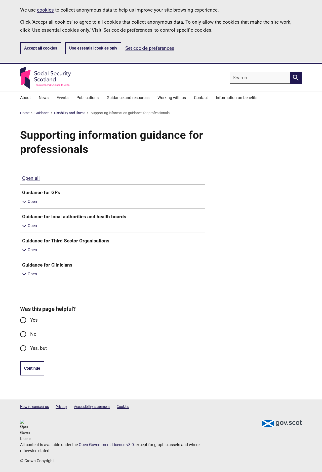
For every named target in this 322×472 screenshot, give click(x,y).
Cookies (123, 407)
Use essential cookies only (93, 48)
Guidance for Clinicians (47, 265)
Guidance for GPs (41, 192)
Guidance (41, 113)
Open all (31, 178)
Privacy (61, 407)
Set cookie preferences (149, 48)
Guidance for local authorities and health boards (74, 217)
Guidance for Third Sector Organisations (65, 241)
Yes (34, 320)
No (33, 334)
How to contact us (34, 407)
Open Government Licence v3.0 (106, 444)
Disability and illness (69, 113)
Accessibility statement (92, 407)
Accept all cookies (40, 48)
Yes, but (38, 348)
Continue (32, 368)
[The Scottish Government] (282, 423)
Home (24, 113)
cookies (45, 10)
